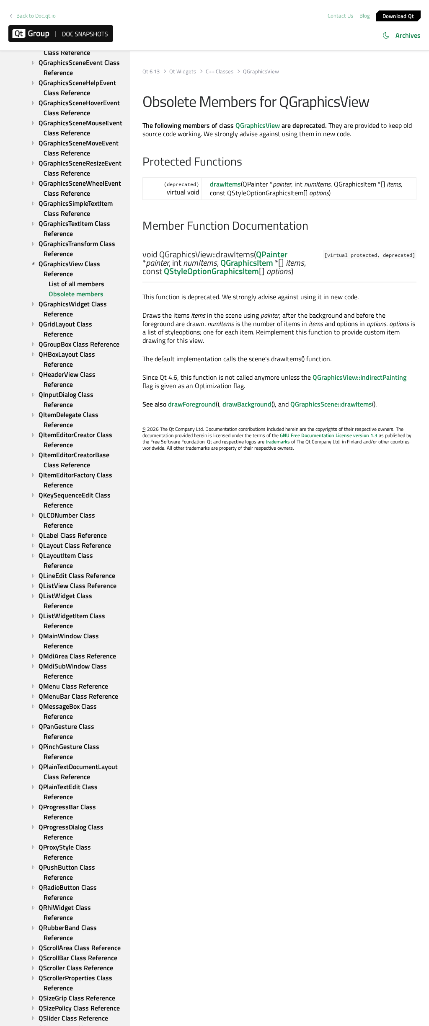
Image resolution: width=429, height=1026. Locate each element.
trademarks (278, 442)
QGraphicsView (257, 125)
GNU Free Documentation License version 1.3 (328, 435)
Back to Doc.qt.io (36, 15)
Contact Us (340, 15)
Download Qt (398, 15)
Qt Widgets (182, 71)
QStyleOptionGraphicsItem (211, 270)
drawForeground (192, 404)
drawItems (225, 184)
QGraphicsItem (246, 262)
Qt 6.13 (151, 71)
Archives (408, 35)
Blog (364, 15)
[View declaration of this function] (298, 271)
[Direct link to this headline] (307, 272)
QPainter (271, 254)
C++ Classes (219, 71)
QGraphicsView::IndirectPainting (359, 377)
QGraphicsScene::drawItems (331, 404)
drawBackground (246, 404)
